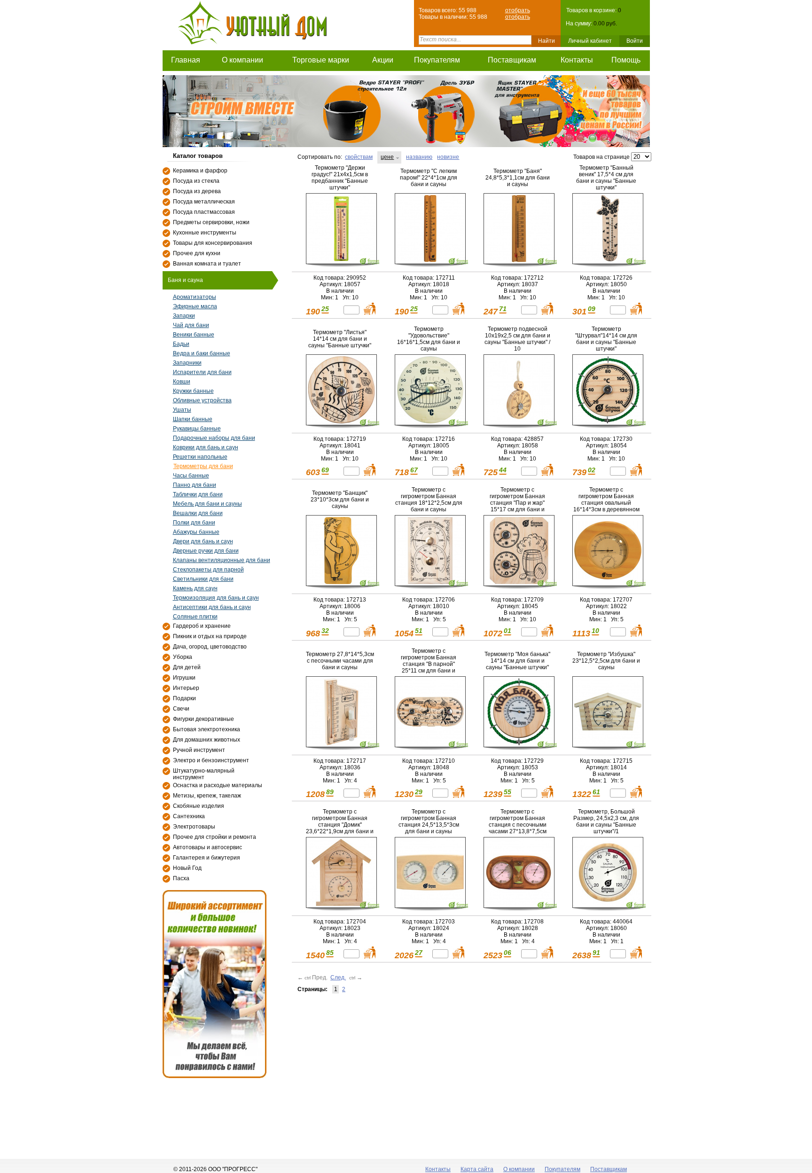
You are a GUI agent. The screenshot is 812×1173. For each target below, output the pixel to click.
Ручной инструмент (199, 750)
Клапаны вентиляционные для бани (221, 560)
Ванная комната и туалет (207, 263)
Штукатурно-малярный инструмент (203, 774)
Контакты (577, 60)
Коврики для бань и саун (205, 447)
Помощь (625, 60)
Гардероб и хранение (202, 626)
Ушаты (182, 410)
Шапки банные (192, 419)
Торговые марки (320, 60)
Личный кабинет (590, 41)
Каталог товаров (198, 155)
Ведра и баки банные (201, 353)
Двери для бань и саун (203, 541)
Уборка (182, 657)
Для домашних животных (206, 739)
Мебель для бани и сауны (207, 503)
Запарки (184, 316)
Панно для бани (194, 485)
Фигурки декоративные (203, 719)
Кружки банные (193, 391)
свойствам (359, 157)
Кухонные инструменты (204, 232)
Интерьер (186, 688)
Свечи (181, 708)
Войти (634, 41)
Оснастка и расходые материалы (217, 785)
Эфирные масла (195, 306)
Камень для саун (195, 588)
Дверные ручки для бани (206, 550)
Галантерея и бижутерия (206, 857)
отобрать (517, 10)
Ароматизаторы (194, 297)
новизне (448, 157)
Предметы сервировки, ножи (211, 222)
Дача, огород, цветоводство (210, 646)
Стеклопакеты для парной (208, 569)
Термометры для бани (203, 466)
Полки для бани (194, 522)
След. (338, 977)
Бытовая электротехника (206, 729)
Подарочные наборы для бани (214, 438)
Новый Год (187, 868)
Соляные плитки (195, 616)
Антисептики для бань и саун (212, 607)
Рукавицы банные (197, 428)
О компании (242, 60)
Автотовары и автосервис (207, 847)
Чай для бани (191, 325)
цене (387, 157)
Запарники (187, 363)
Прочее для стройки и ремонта (214, 837)
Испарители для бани (202, 372)
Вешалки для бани (198, 513)
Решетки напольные (200, 457)
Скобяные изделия (198, 806)
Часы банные (191, 475)
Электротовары (194, 826)
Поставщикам (512, 60)
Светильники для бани (203, 579)
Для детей (187, 667)
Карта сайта (477, 1169)
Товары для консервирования (212, 243)
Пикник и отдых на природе (210, 636)
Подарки (184, 698)
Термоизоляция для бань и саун (216, 597)
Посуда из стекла (196, 181)
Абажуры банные (196, 532)
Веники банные (193, 334)
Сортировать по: (319, 157)
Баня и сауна (185, 280)
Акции (382, 60)
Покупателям (437, 60)
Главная (185, 60)
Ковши (181, 381)
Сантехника (189, 816)
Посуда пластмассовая (204, 212)
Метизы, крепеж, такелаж (207, 795)
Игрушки (184, 677)
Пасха (181, 878)
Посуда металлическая (204, 201)
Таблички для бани (198, 494)
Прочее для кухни (196, 253)
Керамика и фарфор (200, 170)
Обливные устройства (202, 400)
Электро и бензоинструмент (211, 760)
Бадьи (181, 344)
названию (419, 157)
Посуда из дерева (197, 191)
